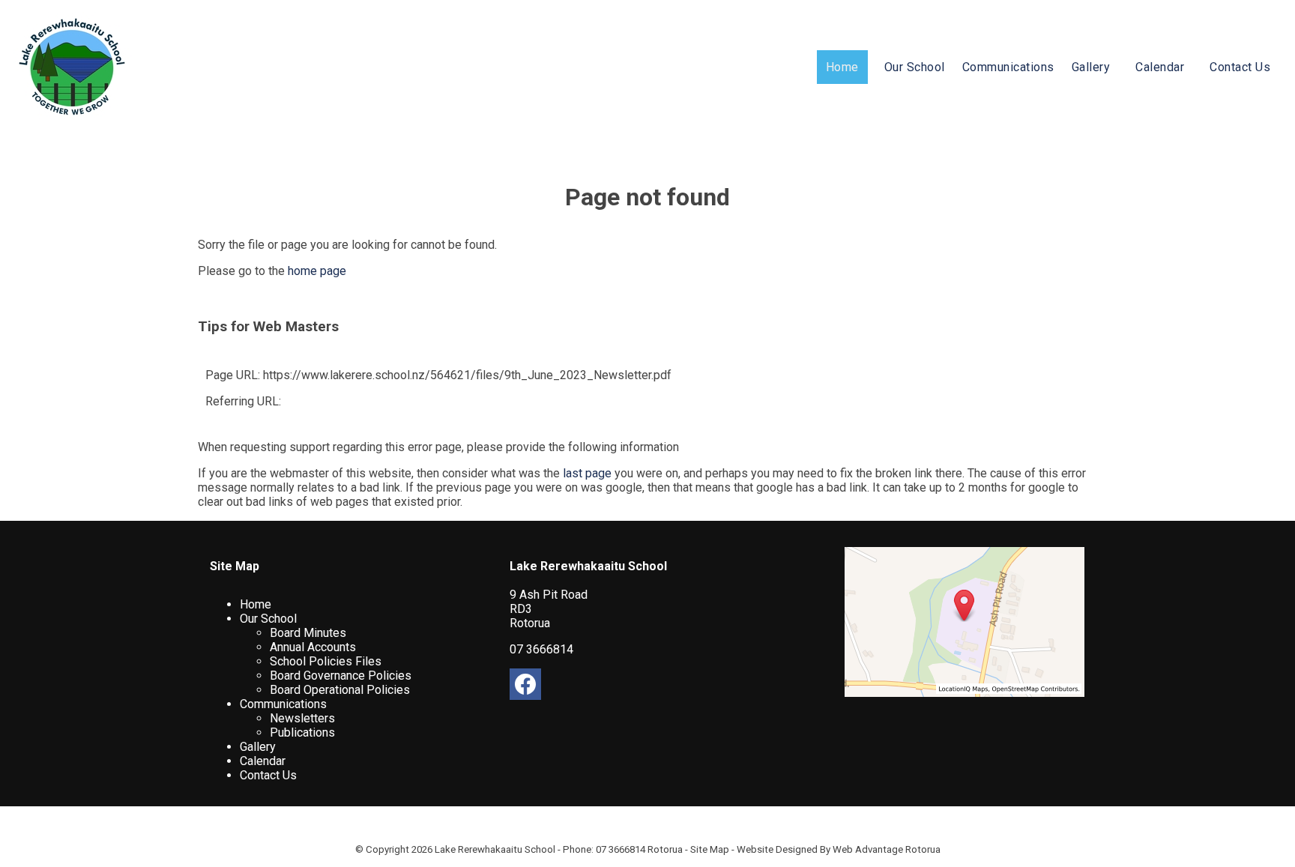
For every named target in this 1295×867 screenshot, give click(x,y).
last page (587, 473)
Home (842, 67)
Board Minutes (308, 633)
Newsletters (302, 718)
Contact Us (1240, 67)
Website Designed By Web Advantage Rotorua (839, 849)
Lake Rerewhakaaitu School (495, 849)
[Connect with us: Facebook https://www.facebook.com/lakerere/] (525, 687)
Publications (302, 732)
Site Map (709, 849)
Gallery (1091, 67)
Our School (914, 67)
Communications (1008, 67)
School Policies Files (325, 661)
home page (317, 271)
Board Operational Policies (340, 690)
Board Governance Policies (340, 675)
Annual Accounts (313, 647)
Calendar (1159, 67)
